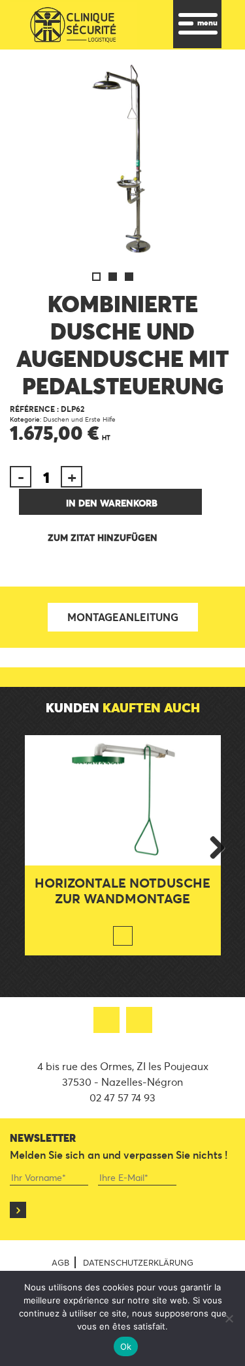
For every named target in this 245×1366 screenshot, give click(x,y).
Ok (126, 1346)
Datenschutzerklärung (138, 1262)
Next (212, 845)
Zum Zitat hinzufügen (102, 537)
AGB (60, 1262)
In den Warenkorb (111, 503)
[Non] (228, 1318)
